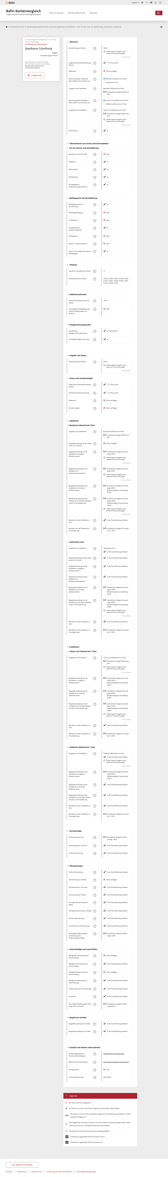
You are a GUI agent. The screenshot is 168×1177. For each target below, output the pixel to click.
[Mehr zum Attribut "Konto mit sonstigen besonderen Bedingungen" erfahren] (94, 251)
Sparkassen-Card (112, 82)
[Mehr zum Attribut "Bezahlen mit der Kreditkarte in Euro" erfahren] (94, 725)
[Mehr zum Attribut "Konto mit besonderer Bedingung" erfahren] (94, 204)
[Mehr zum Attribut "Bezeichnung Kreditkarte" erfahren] (94, 100)
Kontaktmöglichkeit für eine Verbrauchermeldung (34, 67)
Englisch (135, 2)
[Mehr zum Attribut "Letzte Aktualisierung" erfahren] (94, 1077)
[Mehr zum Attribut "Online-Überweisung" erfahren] (94, 872)
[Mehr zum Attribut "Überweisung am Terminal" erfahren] (94, 887)
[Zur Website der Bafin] (10, 2)
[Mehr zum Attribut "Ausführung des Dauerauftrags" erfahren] (94, 989)
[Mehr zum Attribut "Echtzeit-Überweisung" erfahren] (94, 918)
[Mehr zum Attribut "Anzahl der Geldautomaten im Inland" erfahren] (94, 301)
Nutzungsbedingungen (86, 1171)
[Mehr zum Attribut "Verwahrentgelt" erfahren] (94, 408)
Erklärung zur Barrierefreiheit (59, 1171)
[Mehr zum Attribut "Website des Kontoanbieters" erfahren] (94, 1062)
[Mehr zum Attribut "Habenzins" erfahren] (94, 71)
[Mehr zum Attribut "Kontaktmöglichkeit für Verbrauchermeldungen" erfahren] (94, 1054)
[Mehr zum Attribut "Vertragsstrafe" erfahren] (94, 1069)
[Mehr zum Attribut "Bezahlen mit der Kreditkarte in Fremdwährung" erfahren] (94, 734)
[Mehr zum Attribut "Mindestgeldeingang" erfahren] (94, 213)
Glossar (93, 12)
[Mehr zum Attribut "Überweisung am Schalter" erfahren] (94, 880)
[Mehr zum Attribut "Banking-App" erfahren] (94, 177)
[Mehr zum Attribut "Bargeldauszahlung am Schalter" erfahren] (94, 1031)
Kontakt (9, 1171)
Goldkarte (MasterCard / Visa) (116, 104)
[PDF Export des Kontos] (161, 27)
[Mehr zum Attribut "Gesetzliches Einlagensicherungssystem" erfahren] (94, 331)
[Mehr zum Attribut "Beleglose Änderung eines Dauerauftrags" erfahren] (94, 980)
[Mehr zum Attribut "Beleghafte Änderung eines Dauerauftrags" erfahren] (94, 972)
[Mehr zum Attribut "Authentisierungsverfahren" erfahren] (94, 184)
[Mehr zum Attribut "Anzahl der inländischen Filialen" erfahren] (94, 271)
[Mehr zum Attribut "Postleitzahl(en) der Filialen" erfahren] (94, 279)
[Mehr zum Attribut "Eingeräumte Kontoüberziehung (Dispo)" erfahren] (94, 63)
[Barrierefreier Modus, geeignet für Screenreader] (151, 2)
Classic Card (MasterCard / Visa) (117, 100)
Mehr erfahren (126, 57)
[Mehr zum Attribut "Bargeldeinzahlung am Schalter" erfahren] (94, 1024)
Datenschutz (36, 1171)
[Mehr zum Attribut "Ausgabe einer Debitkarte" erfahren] (94, 88)
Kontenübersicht (76, 12)
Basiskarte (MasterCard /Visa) (116, 79)
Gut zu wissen (56, 12)
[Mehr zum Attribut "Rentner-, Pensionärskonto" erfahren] (94, 244)
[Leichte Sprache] (156, 2)
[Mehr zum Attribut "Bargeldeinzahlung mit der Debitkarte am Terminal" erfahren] (94, 443)
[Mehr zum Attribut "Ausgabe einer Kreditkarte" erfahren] (94, 110)
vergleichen (36, 75)
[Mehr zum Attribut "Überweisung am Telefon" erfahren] (94, 895)
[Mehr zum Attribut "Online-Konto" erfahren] (94, 131)
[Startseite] (6, 26)
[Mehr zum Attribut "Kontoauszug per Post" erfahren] (94, 837)
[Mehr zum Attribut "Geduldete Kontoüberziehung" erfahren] (94, 393)
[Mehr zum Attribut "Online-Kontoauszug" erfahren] (94, 853)
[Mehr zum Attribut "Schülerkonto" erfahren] (94, 220)
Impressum (21, 1171)
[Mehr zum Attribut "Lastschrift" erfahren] (94, 996)
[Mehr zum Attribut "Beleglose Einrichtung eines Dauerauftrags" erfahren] (94, 964)
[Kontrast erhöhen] (143, 2)
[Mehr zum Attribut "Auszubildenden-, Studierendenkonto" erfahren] (94, 228)
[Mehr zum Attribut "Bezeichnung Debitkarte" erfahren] (94, 79)
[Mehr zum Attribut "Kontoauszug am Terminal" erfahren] (94, 845)
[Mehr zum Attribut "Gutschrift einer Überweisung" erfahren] (94, 926)
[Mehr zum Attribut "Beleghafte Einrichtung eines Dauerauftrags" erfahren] (94, 955)
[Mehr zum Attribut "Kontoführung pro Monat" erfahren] (94, 48)
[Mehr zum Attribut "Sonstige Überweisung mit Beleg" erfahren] (94, 911)
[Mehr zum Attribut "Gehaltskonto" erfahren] (94, 236)
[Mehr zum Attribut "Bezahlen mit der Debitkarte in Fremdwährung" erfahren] (94, 528)
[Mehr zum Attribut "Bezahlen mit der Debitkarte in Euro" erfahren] (94, 520)
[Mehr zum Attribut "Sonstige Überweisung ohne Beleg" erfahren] (94, 902)
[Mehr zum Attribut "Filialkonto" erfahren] (94, 162)
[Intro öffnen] (160, 2)
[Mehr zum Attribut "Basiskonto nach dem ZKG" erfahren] (94, 154)
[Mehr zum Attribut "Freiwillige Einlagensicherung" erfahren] (94, 339)
